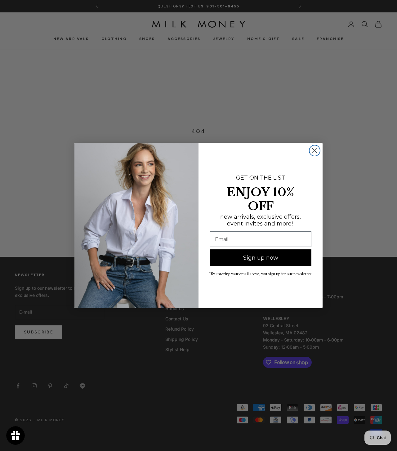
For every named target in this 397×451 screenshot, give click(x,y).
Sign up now (260, 257)
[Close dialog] (314, 150)
